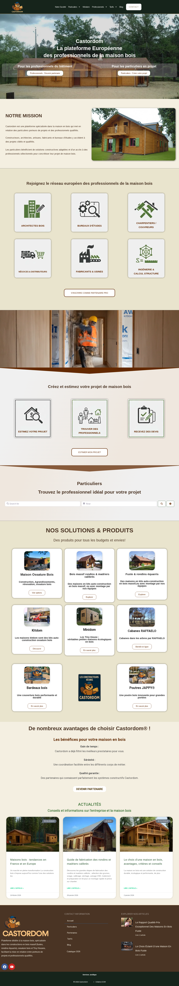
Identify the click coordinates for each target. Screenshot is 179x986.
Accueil (70, 921)
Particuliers (72, 7)
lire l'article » (17, 888)
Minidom (86, 7)
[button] (142, 646)
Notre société (60, 7)
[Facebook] (4, 966)
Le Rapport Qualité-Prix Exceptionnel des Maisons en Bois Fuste (153, 926)
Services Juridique (89, 975)
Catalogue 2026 (73, 951)
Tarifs (112, 7)
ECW (104, 982)
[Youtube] (12, 966)
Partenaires (72, 933)
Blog (121, 7)
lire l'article (140, 935)
